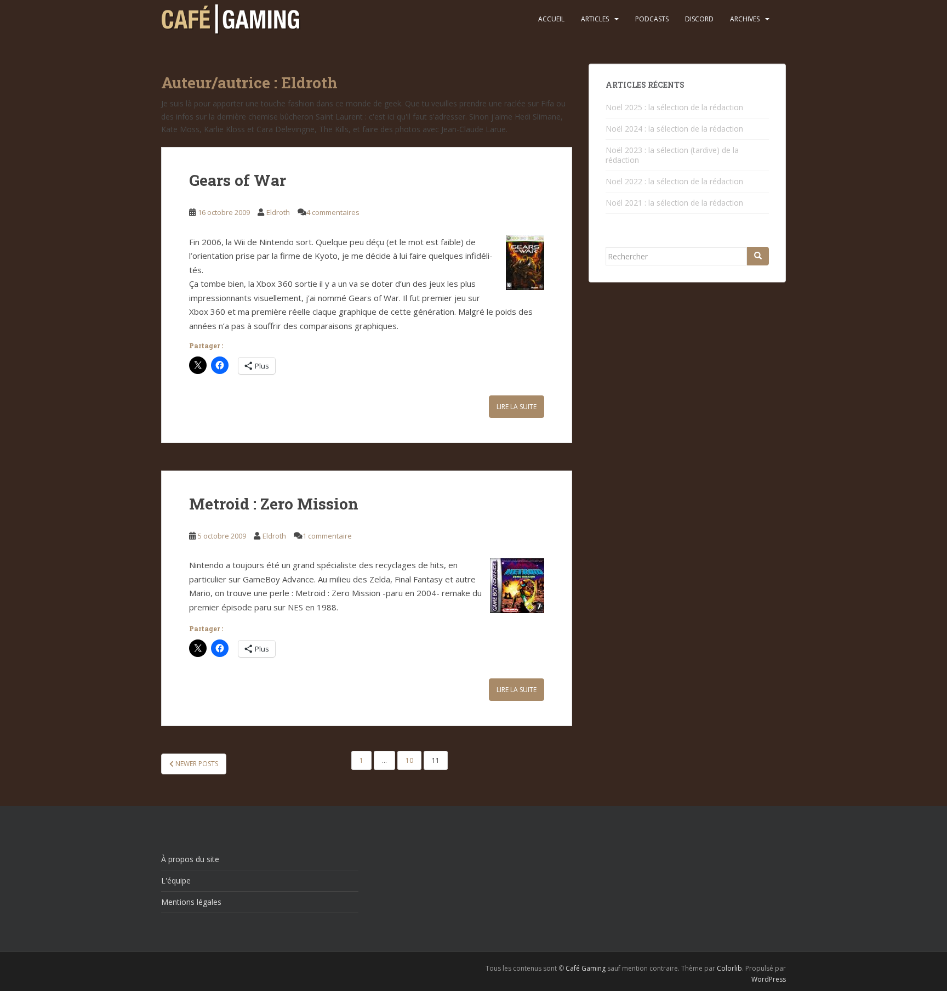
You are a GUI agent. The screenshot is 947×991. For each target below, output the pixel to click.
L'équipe (176, 880)
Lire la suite (517, 406)
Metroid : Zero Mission (273, 504)
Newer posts (196, 763)
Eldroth (278, 212)
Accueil (551, 19)
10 (409, 760)
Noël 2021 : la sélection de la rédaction (674, 202)
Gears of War (237, 180)
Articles (595, 19)
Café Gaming (586, 968)
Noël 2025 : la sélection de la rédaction (674, 107)
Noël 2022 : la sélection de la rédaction (674, 181)
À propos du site (190, 859)
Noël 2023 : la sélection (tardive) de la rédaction (672, 155)
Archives (745, 19)
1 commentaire (327, 536)
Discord (699, 19)
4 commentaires (333, 212)
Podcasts (652, 19)
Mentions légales (191, 902)
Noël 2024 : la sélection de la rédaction (674, 128)
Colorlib (729, 968)
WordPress (768, 979)
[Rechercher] (758, 256)
